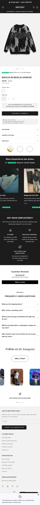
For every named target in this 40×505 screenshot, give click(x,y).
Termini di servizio (7, 447)
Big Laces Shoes (7, 468)
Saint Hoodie (5, 459)
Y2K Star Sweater (7, 465)
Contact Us (5, 450)
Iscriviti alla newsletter (14, 427)
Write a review (20, 282)
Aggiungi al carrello (20, 113)
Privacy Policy (17, 502)
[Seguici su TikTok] (17, 486)
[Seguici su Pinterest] (12, 486)
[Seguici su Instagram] (8, 486)
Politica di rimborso (7, 443)
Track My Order (6, 437)
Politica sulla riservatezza (9, 440)
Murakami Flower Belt (8, 462)
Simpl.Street (20, 358)
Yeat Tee (4, 471)
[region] (20, 396)
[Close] (38, 495)
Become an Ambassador (9, 480)
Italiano (22, 491)
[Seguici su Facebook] (3, 486)
